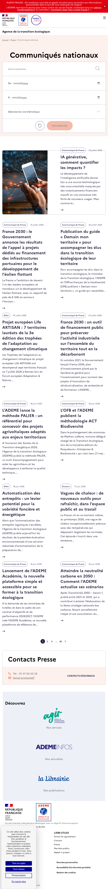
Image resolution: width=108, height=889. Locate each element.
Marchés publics (61, 848)
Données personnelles (67, 862)
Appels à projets (62, 852)
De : (10, 86)
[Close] (105, 6)
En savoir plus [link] (19, 881)
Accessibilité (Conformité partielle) (73, 867)
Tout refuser (19, 869)
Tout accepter (18, 863)
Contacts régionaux (81, 675)
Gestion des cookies (66, 872)
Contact (58, 840)
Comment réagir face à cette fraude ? (70, 9)
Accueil (5, 40)
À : (9, 100)
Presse (13, 40)
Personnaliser (19, 875)
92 (61, 641)
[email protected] (23, 678)
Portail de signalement (65, 836)
